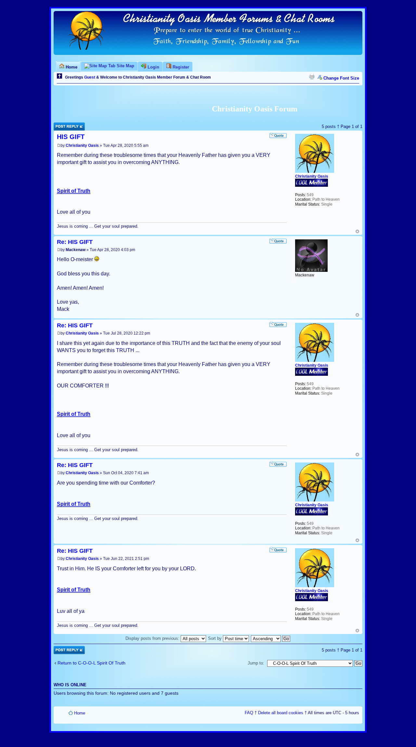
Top (357, 231)
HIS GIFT (70, 136)
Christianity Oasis (82, 145)
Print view (311, 76)
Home (79, 713)
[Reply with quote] (278, 135)
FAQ (249, 712)
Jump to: (256, 663)
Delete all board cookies (280, 712)
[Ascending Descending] (271, 638)
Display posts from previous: (153, 638)
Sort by (215, 638)
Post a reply (65, 124)
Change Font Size (341, 78)
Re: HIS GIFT (75, 242)
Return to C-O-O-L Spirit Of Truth (91, 662)
